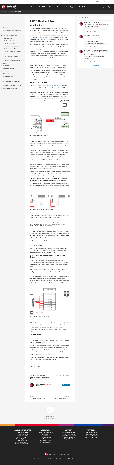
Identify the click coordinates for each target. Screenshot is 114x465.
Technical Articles (17, 11)
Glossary (45, 436)
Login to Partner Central (91, 437)
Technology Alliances (91, 434)
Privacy (43, 459)
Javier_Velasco (40, 384)
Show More (96, 65)
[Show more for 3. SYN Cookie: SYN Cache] (106, 29)
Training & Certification (45, 442)
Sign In (110, 7)
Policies (38, 459)
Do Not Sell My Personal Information (65, 459)
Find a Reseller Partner (91, 432)
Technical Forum (23, 434)
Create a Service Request (68, 436)
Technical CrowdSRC (23, 437)
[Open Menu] (111, 11)
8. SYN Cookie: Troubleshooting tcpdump (10, 57)
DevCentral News (23, 432)
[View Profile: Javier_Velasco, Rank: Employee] (32, 385)
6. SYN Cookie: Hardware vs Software (12, 51)
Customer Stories (46, 437)
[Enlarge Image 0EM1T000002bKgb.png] (50, 118)
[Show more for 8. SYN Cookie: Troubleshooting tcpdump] (92, 59)
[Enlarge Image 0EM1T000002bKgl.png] (50, 301)
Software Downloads (68, 437)
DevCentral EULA (23, 440)
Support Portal (68, 439)
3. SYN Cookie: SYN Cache (9, 43)
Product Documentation (46, 432)
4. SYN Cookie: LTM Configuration (11, 46)
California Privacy (51, 459)
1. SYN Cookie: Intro (7, 38)
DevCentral (3, 11)
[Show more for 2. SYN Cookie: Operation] (106, 44)
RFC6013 (43, 39)
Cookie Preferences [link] (79, 459)
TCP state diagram (51, 85)
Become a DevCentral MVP (23, 444)
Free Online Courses (46, 440)
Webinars (45, 439)
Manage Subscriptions (68, 432)
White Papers (45, 434)
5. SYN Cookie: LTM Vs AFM (9, 48)
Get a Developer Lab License (22, 442)
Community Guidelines (23, 439)
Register (104, 7)
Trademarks (32, 459)
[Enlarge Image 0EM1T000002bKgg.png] (50, 201)
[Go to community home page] (8, 7)
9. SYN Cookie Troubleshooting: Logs (11, 60)
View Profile (66, 385)
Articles (10, 11)
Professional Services (68, 434)
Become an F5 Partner (91, 436)
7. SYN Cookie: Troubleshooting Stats (11, 54)
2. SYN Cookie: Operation (9, 40)
